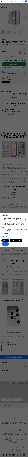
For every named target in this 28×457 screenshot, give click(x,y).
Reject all (5, 240)
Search (4, 1)
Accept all (5, 244)
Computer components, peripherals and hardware (14, 1)
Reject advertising (16, 240)
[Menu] (1, 1)
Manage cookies (6, 236)
